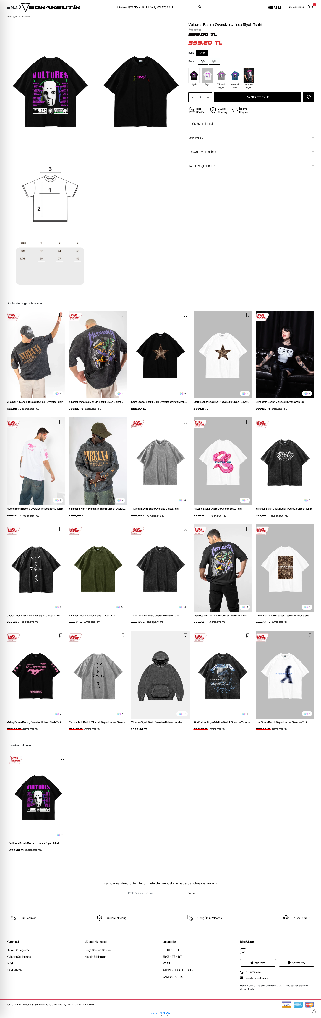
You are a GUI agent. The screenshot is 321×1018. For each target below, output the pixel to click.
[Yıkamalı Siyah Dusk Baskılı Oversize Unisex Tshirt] (285, 461)
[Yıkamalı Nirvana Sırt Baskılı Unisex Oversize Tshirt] (36, 354)
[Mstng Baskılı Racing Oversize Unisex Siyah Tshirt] (36, 675)
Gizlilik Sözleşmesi (18, 950)
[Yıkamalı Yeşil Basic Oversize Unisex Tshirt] (98, 568)
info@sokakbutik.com (257, 978)
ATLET (166, 963)
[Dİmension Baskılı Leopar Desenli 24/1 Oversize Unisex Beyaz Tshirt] (285, 568)
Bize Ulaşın (247, 941)
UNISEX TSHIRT (172, 950)
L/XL (214, 61)
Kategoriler (169, 941)
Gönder (191, 893)
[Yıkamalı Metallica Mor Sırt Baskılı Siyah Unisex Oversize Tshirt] (98, 354)
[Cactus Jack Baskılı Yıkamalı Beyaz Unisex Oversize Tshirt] (98, 675)
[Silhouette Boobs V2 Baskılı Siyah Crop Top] (285, 354)
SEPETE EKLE (260, 97)
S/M (203, 61)
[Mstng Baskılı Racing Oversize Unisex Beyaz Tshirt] (36, 461)
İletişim (11, 963)
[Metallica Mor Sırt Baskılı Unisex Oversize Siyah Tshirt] (223, 568)
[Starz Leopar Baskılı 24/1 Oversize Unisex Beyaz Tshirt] (223, 354)
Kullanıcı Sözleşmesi (19, 956)
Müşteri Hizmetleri (96, 941)
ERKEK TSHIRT (172, 956)
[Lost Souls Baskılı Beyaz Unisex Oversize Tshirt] (285, 675)
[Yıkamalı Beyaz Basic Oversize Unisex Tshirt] (160, 461)
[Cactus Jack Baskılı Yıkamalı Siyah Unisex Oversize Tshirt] (36, 568)
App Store (259, 962)
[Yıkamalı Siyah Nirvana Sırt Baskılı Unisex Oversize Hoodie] (98, 461)
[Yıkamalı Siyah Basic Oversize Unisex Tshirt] (160, 568)
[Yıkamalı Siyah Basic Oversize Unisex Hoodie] (160, 675)
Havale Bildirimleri (95, 956)
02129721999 (253, 972)
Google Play (298, 962)
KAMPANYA (14, 970)
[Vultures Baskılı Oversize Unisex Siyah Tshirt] (38, 796)
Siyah (202, 52)
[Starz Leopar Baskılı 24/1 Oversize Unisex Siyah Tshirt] (160, 354)
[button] (311, 7)
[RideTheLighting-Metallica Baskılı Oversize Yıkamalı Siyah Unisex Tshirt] (223, 675)
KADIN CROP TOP (173, 976)
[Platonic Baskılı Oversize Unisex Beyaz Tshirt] (223, 461)
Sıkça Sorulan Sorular (98, 950)
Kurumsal (13, 941)
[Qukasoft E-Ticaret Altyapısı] (160, 1014)
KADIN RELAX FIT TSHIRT (178, 970)
